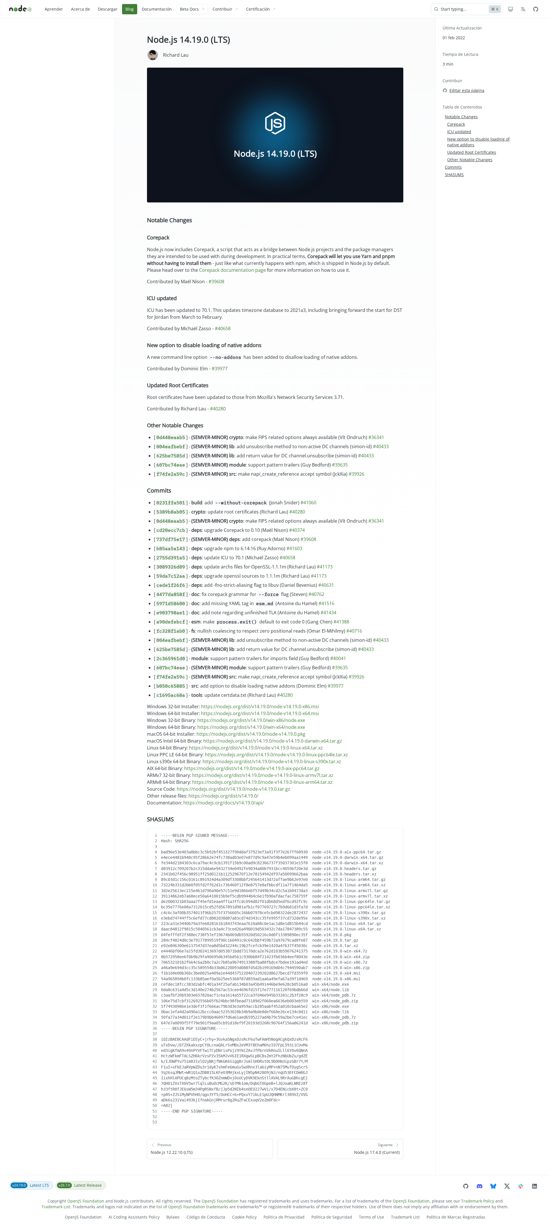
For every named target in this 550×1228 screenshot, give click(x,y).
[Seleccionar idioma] (523, 9)
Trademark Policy (477, 1201)
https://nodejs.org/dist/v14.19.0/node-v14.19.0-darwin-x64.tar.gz (272, 741)
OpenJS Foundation (85, 1201)
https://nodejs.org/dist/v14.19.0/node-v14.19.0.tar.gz (233, 789)
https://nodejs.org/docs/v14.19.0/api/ (223, 803)
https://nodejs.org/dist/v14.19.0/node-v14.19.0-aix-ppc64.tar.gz (252, 768)
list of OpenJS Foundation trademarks (192, 1206)
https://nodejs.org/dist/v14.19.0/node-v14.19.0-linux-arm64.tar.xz (262, 782)
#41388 (341, 622)
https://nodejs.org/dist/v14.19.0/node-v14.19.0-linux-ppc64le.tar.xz (276, 754)
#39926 (356, 474)
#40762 (316, 594)
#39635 (340, 465)
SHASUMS (160, 819)
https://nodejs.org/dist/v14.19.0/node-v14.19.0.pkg (251, 734)
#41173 (325, 567)
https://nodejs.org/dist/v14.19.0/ (223, 796)
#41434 (328, 612)
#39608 (216, 281)
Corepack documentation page (232, 270)
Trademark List (56, 1206)
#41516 (326, 603)
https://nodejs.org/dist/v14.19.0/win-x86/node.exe (251, 720)
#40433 (381, 446)
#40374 (297, 530)
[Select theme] (510, 9)
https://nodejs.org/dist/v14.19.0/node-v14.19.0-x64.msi (260, 713)
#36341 (376, 437)
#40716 (354, 631)
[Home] (20, 9)
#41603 (294, 548)
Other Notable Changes (175, 425)
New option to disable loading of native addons (204, 345)
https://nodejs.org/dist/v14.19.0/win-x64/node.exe (251, 727)
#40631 (326, 585)
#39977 (219, 368)
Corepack (158, 237)
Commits (159, 490)
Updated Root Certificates (178, 385)
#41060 (308, 502)
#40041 (338, 658)
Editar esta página (466, 90)
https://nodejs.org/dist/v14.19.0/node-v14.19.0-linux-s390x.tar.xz (272, 761)
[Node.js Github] (536, 9)
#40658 (223, 328)
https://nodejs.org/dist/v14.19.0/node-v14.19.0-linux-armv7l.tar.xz (262, 775)
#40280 (218, 409)
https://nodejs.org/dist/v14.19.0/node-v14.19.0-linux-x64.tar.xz (256, 748)
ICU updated (162, 298)
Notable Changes (169, 220)
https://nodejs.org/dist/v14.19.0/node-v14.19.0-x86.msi (260, 706)
